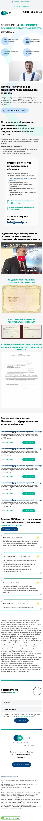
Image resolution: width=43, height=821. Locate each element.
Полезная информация (21, 754)
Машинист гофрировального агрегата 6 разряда (21, 500)
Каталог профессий (22, 6)
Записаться (29, 442)
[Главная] (6, 13)
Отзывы (30, 752)
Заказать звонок (23, 765)
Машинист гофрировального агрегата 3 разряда (21, 449)
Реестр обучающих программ (9, 776)
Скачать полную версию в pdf (16, 110)
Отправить (22, 720)
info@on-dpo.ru (18, 222)
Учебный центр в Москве (22, 1)
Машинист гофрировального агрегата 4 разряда (21, 466)
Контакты (21, 757)
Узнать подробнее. (20, 808)
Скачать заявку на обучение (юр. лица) (22, 208)
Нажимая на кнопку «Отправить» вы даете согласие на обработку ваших (22, 715)
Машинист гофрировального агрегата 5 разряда (21, 483)
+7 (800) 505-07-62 (32, 12)
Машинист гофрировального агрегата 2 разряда (21, 432)
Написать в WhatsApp (12, 818)
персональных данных (26, 716)
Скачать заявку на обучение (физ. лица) (22, 202)
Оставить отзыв (10, 529)
